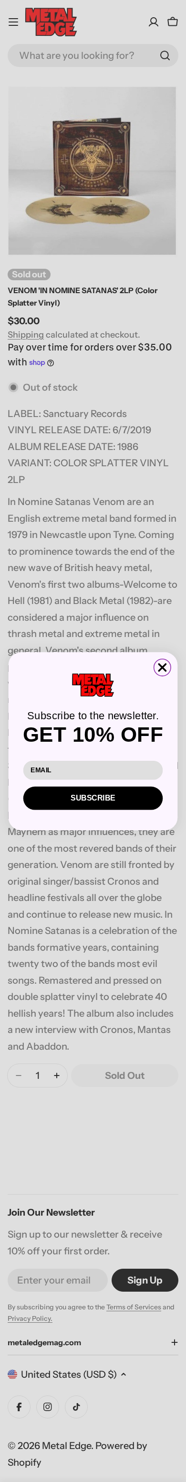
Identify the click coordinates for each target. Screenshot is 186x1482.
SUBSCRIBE (93, 798)
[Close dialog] (162, 667)
